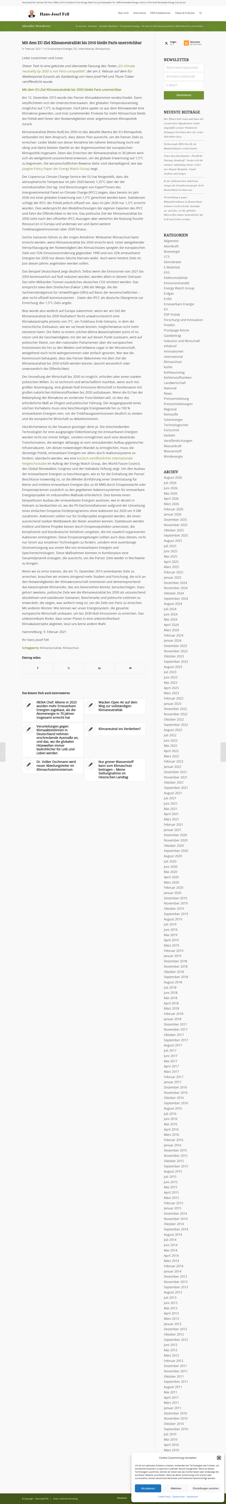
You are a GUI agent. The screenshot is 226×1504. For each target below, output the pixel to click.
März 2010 (171, 1450)
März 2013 (171, 1318)
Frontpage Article (176, 330)
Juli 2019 (170, 924)
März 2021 (171, 819)
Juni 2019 (170, 930)
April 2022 (171, 751)
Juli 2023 (170, 672)
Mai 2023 (170, 682)
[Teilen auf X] (68, 668)
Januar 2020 (172, 893)
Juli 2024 (170, 609)
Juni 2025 (170, 551)
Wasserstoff (173, 451)
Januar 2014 (172, 1271)
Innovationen (173, 351)
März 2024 (171, 630)
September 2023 (176, 661)
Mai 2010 (170, 1439)
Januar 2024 (172, 640)
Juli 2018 (170, 987)
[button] (219, 1458)
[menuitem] (123, 13)
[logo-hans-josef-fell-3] (48, 13)
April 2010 (171, 1445)
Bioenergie (172, 251)
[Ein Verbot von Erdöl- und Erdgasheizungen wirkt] (2, 752)
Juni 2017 (170, 1056)
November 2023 (176, 651)
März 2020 (171, 882)
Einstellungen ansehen (206, 1488)
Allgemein (171, 241)
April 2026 (171, 498)
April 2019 (171, 940)
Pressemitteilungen (178, 404)
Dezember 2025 (175, 520)
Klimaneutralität (50, 648)
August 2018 (173, 982)
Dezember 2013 (175, 1276)
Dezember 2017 (175, 1024)
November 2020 (176, 840)
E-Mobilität (172, 267)
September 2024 (176, 598)
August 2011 (173, 1387)
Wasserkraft (173, 446)
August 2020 (173, 856)
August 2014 (173, 1234)
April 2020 (171, 877)
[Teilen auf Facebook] (37, 668)
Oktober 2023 (174, 656)
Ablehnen (176, 1488)
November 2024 (176, 588)
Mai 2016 (170, 1124)
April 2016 (171, 1129)
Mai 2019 (170, 935)
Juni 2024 (170, 614)
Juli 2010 (170, 1434)
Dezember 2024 (175, 583)
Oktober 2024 (174, 593)
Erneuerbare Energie (59, 49)
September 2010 (176, 1429)
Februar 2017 (173, 1077)
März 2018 (171, 1008)
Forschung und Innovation (183, 320)
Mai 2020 (170, 872)
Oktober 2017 (174, 1035)
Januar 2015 (172, 1208)
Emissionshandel (176, 283)
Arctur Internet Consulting (65, 1499)
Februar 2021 (173, 824)
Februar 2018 (173, 1014)
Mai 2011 (170, 1392)
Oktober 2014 (174, 1224)
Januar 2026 (172, 514)
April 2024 (171, 625)
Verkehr (169, 435)
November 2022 (176, 714)
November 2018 (176, 966)
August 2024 (173, 604)
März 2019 (171, 945)
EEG (167, 272)
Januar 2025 (172, 577)
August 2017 (173, 1045)
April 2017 (171, 1066)
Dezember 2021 (175, 772)
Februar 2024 (173, 635)
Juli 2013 (170, 1297)
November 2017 (176, 1029)
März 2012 (171, 1355)
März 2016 (171, 1134)
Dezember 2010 (175, 1413)
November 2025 (176, 525)
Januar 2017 (172, 1082)
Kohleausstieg (174, 372)
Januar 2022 (172, 767)
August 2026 (173, 477)
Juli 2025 (170, 546)
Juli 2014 (170, 1240)
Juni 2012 (170, 1345)
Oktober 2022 (174, 719)
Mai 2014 (170, 1250)
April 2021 (171, 814)
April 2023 (171, 688)
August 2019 (173, 919)
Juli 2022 (170, 735)
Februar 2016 (173, 1140)
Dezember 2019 (175, 898)
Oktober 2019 (174, 908)
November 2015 (176, 1156)
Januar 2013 (172, 1324)
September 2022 (176, 725)
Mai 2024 (170, 619)
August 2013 (173, 1292)
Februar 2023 (173, 698)
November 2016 (176, 1093)
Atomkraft (171, 246)
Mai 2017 (170, 1061)
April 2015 (171, 1192)
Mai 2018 (170, 998)
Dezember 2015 (175, 1150)
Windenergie (173, 456)
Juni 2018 (170, 993)
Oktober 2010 (174, 1424)
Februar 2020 (173, 887)
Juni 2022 (170, 740)
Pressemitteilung (176, 398)
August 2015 (173, 1171)
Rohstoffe (171, 414)
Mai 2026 (170, 493)
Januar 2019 (172, 956)
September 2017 (176, 1040)
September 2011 (176, 1381)
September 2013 (176, 1287)
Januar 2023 (172, 704)
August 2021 (173, 793)
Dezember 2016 (175, 1087)
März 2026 (171, 504)
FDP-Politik (172, 314)
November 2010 (176, 1418)
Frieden (169, 325)
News (168, 393)
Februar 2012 (173, 1361)
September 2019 (176, 914)
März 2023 (171, 693)
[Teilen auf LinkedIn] (99, 668)
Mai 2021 (170, 809)
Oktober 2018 (174, 972)
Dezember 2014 (175, 1213)
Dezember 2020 (175, 835)
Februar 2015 (173, 1203)
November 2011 (176, 1371)
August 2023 (173, 667)
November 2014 (176, 1219)
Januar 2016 (172, 1145)
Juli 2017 (170, 1050)
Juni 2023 (170, 677)
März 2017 (171, 1071)
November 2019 (176, 903)
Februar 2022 (173, 761)
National (170, 388)
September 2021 (176, 788)
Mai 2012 (170, 1350)
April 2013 (171, 1313)
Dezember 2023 (175, 646)
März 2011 (171, 1403)
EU (75, 49)
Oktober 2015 (174, 1161)
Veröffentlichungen (178, 441)
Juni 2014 (170, 1245)
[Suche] (200, 13)
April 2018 (171, 1003)
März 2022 (171, 756)
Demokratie (172, 262)
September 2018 (176, 977)
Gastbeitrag (172, 335)
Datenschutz (179, 1497)
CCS (167, 257)
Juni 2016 (170, 1119)
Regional (170, 409)
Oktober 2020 (174, 845)
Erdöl (168, 299)
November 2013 (176, 1282)
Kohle (168, 367)
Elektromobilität (176, 278)
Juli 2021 (170, 798)
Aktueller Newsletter (36, 26)
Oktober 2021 (174, 782)
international (86, 49)
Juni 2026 (170, 488)
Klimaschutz (102, 49)
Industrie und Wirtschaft (182, 341)
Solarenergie (173, 420)
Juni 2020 (170, 867)
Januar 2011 (172, 1408)
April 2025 (171, 562)
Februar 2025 (173, 572)
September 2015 (176, 1166)
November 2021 (176, 777)
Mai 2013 (170, 1308)
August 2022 (173, 730)
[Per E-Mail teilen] (130, 668)
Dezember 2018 (175, 961)
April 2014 (171, 1255)
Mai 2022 (170, 745)
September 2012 (176, 1340)
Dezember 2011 (175, 1366)
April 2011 (171, 1397)
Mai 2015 (170, 1187)
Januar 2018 (172, 1019)
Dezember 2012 (175, 1329)
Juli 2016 (170, 1114)
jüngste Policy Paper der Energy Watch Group (56, 169)
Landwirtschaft (175, 383)
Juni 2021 (170, 803)
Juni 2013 (170, 1303)
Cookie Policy (164, 1497)
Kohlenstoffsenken (178, 377)
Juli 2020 (170, 861)
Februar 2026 (173, 509)
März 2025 (171, 567)
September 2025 (176, 535)
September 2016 (176, 1103)
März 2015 (171, 1198)
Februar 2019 (173, 951)
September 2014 (176, 1229)
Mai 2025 (170, 556)
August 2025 (173, 541)
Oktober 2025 (174, 530)
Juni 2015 (170, 1182)
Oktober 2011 (174, 1376)
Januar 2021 (172, 830)
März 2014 (171, 1261)
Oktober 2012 (174, 1334)
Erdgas (169, 293)
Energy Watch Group (179, 288)
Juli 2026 (170, 483)
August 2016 (173, 1108)
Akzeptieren (148, 1488)
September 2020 (176, 851)
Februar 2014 (173, 1266)
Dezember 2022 (175, 709)
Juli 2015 (170, 1177)
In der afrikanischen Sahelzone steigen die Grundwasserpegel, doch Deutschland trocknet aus (184, 185)
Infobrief (170, 346)
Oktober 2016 (174, 1098)
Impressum (192, 1497)
